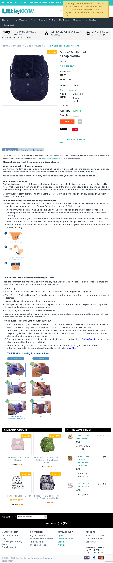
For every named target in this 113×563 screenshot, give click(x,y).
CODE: (79, 442)
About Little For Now (95, 535)
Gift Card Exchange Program (11, 537)
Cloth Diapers (17, 45)
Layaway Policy (37, 542)
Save (75, 129)
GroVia (63, 61)
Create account (65, 538)
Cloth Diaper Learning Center (12, 542)
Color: (63, 85)
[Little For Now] (18, 11)
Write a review (67, 65)
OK (66, 15)
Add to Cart (67, 121)
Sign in (61, 535)
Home (5, 45)
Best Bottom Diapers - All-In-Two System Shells (47, 497)
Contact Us (91, 542)
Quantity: (64, 115)
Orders (61, 542)
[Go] (45, 517)
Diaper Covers (34, 45)
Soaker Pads (46, 158)
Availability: (65, 110)
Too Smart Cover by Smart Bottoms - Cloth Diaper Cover (47, 460)
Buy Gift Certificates (39, 535)
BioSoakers (56, 158)
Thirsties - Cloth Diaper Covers (17, 458)
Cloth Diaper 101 (9, 547)
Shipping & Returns (39, 545)
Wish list (61, 545)
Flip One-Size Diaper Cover (18, 496)
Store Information (94, 538)
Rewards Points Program (41, 538)
